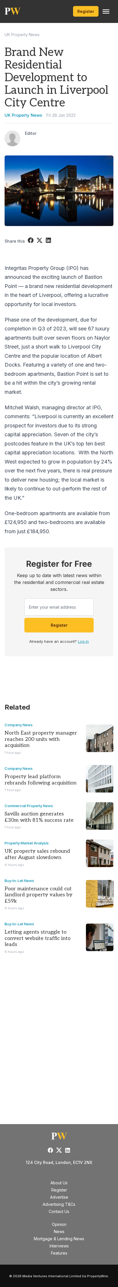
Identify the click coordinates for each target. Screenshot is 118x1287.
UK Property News (22, 34)
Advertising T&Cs (59, 1204)
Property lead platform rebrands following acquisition (40, 780)
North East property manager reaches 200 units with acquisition (41, 739)
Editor (30, 133)
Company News (19, 725)
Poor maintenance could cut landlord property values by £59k (38, 895)
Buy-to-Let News (19, 880)
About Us (59, 1182)
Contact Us (59, 1211)
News (59, 1231)
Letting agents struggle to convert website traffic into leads (37, 938)
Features (59, 1253)
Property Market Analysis (27, 843)
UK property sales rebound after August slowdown (37, 854)
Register (85, 11)
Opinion (59, 1224)
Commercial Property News (29, 805)
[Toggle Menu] (106, 11)
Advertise (59, 1197)
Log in (83, 641)
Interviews (59, 1245)
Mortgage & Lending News (59, 1238)
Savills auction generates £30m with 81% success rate (39, 817)
